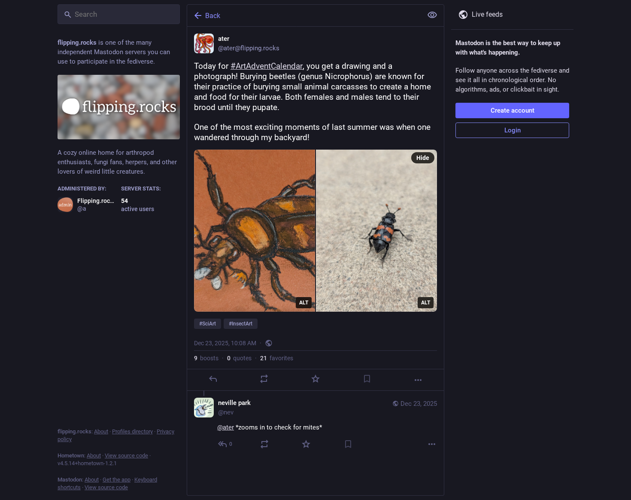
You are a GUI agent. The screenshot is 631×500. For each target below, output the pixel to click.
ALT (303, 303)
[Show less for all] (432, 15)
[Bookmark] (367, 379)
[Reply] (213, 379)
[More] (418, 380)
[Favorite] (315, 379)
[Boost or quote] (264, 379)
